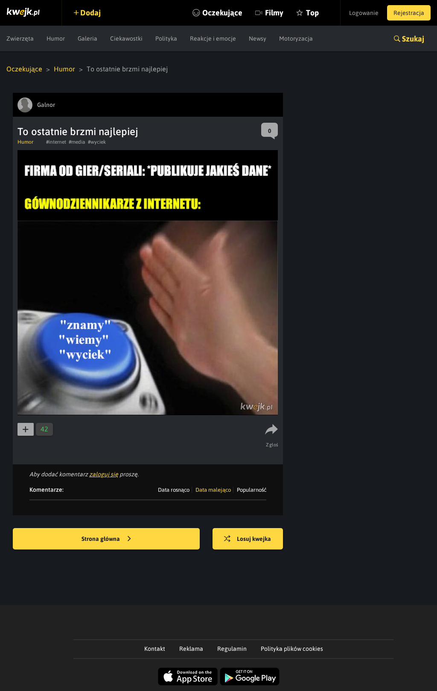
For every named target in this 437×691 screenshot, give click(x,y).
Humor (56, 38)
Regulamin (232, 648)
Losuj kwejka (254, 538)
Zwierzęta (20, 38)
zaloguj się (103, 474)
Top (312, 12)
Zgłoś (272, 444)
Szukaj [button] (413, 38)
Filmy (274, 12)
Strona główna (101, 538)
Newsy (257, 38)
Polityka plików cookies (292, 648)
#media (77, 142)
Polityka (166, 38)
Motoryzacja (296, 38)
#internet (56, 142)
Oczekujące (222, 12)
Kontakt (154, 648)
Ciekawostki (126, 38)
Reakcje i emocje (213, 38)
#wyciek (97, 142)
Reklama (191, 648)
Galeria (87, 38)
